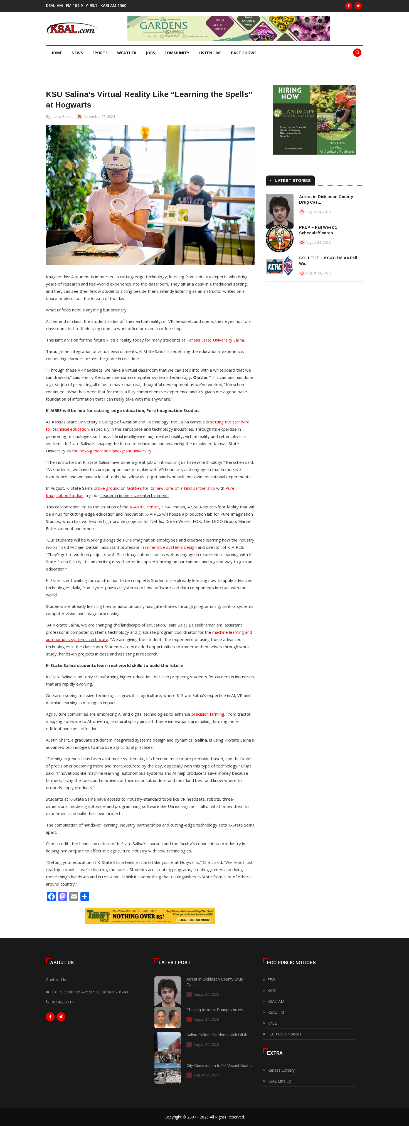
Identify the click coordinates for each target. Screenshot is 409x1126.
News (77, 52)
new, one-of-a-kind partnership (185, 488)
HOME (56, 52)
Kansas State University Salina (215, 340)
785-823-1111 (63, 1002)
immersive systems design (171, 547)
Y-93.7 (91, 5)
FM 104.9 (74, 5)
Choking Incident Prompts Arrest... (216, 1010)
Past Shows (244, 52)
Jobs (150, 52)
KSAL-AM (54, 5)
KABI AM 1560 (113, 5)
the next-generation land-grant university (111, 451)
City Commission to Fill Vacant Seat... (219, 1065)
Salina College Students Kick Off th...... (220, 1035)
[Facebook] (348, 5)
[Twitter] (358, 5)
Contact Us (56, 979)
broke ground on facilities (118, 488)
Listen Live (210, 52)
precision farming (207, 714)
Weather (126, 52)
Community (176, 52)
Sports (100, 52)
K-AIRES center (144, 507)
